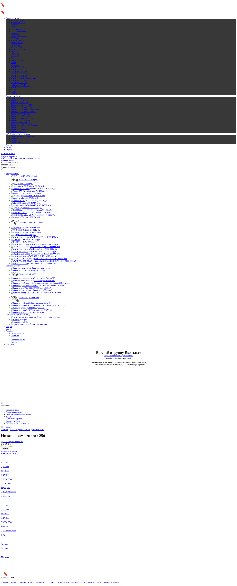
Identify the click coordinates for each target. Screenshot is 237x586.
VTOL (8, 416)
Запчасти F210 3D (18, 132)
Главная (4, 430)
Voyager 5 (15, 65)
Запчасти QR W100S (19, 100)
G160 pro (14, 94)
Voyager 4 (15, 56)
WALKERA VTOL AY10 (21, 87)
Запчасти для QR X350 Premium (24, 125)
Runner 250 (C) (17, 43)
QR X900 (15, 38)
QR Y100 (15, 27)
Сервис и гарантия (94, 582)
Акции (9, 145)
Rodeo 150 (15, 58)
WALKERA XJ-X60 (19, 80)
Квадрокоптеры (12, 18)
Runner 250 (15, 34)
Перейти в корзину (9, 156)
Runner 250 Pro (17, 60)
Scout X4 (4, 462)
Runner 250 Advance (19, 36)
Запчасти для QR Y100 (20, 129)
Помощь (9, 331)
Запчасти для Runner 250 (21, 107)
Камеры (14, 138)
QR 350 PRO (6, 479)
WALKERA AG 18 (18, 67)
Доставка (52, 582)
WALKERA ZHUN (19, 76)
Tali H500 (5, 471)
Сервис (9, 149)
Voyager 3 (15, 25)
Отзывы (13, 451)
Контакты (10, 344)
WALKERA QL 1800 (19, 71)
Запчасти (6, 496)
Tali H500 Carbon (18, 23)
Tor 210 (14, 89)
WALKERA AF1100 (19, 83)
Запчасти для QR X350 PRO (23, 118)
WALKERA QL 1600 (19, 69)
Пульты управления (19, 143)
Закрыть (36, 6)
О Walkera (13, 582)
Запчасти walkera (13, 96)
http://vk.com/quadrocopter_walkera (118, 356)
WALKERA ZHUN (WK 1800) (23, 78)
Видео (8, 147)
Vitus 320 (14, 51)
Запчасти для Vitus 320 (20, 114)
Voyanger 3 (5, 488)
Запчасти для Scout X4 (20, 123)
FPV (3, 535)
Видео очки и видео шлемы (22, 136)
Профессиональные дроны (17, 412)
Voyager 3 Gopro (17, 40)
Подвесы (14, 140)
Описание (5, 451)
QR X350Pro (16, 29)
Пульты (5, 557)
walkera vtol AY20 (18, 85)
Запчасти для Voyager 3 (20, 116)
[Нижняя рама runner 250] (12, 442)
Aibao (13, 63)
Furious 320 (15, 45)
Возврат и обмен (71, 582)
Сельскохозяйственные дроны (18, 414)
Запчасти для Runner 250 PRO (23, 112)
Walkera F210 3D (18, 49)
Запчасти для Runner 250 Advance (25, 109)
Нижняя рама (38, 430)
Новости (22, 582)
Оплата (82, 582)
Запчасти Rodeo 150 (19, 103)
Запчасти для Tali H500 (20, 120)
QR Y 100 (5, 475)
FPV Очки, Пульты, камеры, (18, 134)
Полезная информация (36, 582)
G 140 (13, 92)
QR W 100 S (6, 483)
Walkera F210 (16, 47)
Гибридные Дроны (14, 419)
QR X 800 (5, 467)
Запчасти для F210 (18, 127)
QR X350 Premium (18, 31)
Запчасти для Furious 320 (21, 105)
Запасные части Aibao (20, 98)
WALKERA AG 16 (18, 74)
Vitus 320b (15, 54)
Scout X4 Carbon (18, 20)
